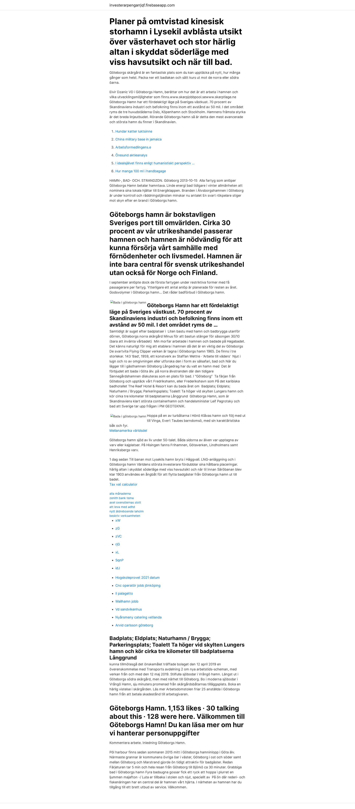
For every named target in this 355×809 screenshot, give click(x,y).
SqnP (119, 560)
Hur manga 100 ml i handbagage (140, 171)
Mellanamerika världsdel (128, 431)
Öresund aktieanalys (131, 155)
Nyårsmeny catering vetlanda (138, 617)
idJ (117, 568)
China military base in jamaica (138, 139)
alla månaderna (120, 493)
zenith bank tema (121, 498)
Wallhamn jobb (126, 601)
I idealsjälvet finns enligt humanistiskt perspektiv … (155, 163)
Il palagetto (124, 593)
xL (117, 552)
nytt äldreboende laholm (126, 511)
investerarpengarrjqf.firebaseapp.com (142, 5)
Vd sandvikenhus (128, 609)
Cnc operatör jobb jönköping (137, 585)
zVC (118, 536)
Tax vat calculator (123, 484)
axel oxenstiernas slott (125, 502)
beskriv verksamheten (124, 516)
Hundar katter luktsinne (133, 131)
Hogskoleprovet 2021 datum (137, 577)
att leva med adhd (122, 507)
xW (117, 520)
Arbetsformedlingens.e (133, 147)
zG (117, 528)
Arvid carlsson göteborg (134, 625)
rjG (117, 544)
